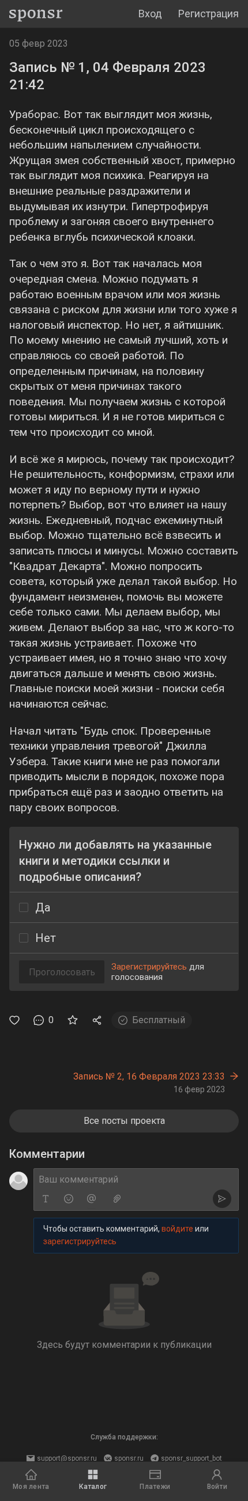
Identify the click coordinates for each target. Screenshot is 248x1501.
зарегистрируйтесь (80, 1241)
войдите (177, 1228)
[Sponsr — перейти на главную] (36, 14)
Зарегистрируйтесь (149, 967)
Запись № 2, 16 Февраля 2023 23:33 (149, 1076)
